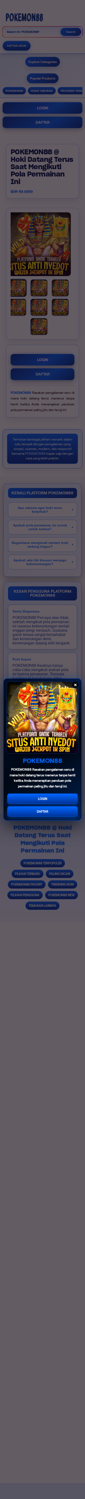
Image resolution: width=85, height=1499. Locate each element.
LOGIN (42, 799)
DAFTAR (42, 811)
